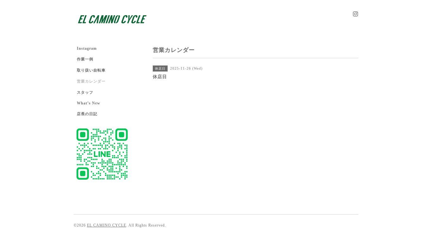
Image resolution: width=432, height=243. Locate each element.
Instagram (87, 48)
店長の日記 (87, 114)
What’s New (88, 103)
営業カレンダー (91, 81)
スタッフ (85, 92)
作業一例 (85, 59)
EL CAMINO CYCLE (106, 225)
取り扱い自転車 (91, 70)
